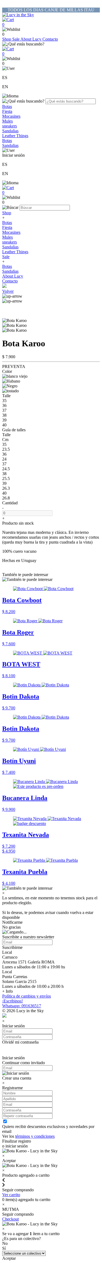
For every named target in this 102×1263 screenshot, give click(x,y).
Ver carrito (11, 1194)
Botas (7, 106)
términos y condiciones (35, 1136)
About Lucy (31, 39)
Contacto (50, 39)
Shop (7, 39)
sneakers (9, 126)
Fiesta (7, 111)
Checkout (10, 1219)
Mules (7, 121)
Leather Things (15, 135)
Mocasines (11, 116)
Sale (16, 39)
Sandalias (10, 131)
